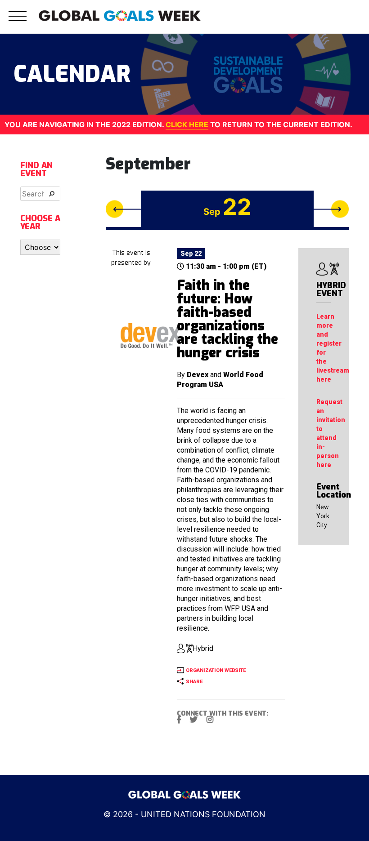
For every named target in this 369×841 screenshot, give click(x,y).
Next (331, 209)
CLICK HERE (187, 124)
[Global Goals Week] (120, 14)
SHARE (194, 682)
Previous (123, 209)
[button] (18, 21)
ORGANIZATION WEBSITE (216, 670)
